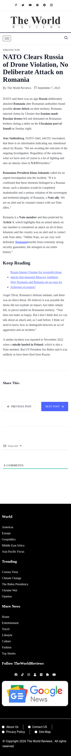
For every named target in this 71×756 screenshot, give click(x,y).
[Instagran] (53, 4)
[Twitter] (25, 4)
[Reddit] (46, 4)
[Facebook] (18, 4)
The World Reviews (19, 87)
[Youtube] (32, 4)
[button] (64, 38)
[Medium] (39, 4)
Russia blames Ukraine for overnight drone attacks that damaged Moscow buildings (36, 275)
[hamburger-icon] (7, 38)
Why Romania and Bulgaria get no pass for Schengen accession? (36, 284)
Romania (21, 242)
